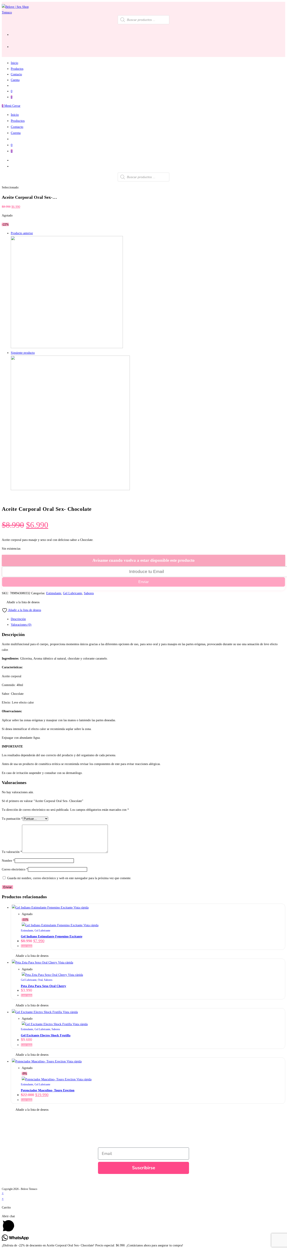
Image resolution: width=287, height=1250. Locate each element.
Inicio (15, 114)
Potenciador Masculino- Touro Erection (47, 1090)
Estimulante (53, 593)
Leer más (26, 946)
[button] (20, 602)
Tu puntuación (12, 818)
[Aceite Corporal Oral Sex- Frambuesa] (67, 347)
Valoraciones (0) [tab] (21, 624)
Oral (40, 979)
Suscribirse (143, 1168)
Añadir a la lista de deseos (24, 610)
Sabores (89, 593)
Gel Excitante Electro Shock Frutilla (45, 1035)
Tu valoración (12, 852)
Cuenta (16, 133)
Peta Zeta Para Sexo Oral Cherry (43, 986)
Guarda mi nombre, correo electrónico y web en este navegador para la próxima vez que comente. (69, 878)
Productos (18, 120)
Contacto (17, 127)
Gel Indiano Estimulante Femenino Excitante (51, 936)
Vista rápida (81, 907)
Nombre (8, 860)
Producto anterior (22, 233)
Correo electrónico (15, 869)
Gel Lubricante (72, 593)
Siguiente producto (23, 352)
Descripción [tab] (18, 619)
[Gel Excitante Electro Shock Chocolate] (70, 489)
